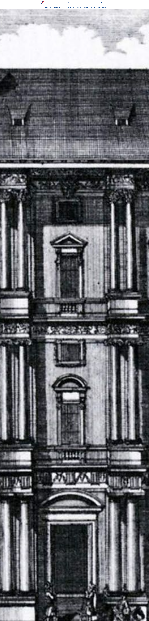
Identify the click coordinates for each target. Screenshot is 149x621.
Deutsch (103, 2)
